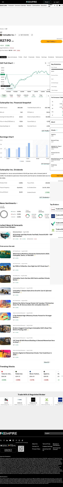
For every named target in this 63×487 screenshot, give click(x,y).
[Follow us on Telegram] (62, 5)
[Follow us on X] (55, 5)
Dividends (51, 57)
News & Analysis (12, 57)
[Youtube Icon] (10, 440)
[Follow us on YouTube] (60, 5)
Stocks (2, 29)
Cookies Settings (47, 446)
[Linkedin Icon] (7, 440)
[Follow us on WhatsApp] (57, 5)
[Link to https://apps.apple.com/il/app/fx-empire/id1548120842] (4, 445)
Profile (20, 57)
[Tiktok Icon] (22, 440)
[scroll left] (60, 376)
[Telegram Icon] (16, 440)
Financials (31, 57)
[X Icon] (1, 440)
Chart (25, 57)
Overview (3, 57)
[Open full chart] (48, 63)
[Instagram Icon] (13, 440)
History (38, 57)
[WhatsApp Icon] (19, 440)
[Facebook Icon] (4, 440)
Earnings (44, 57)
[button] (3, 2)
